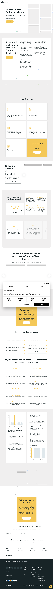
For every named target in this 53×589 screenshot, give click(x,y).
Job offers (26, 571)
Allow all (41, 304)
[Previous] (24, 175)
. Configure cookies (44, 585)
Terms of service (33, 570)
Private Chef (33, 567)
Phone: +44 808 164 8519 (11, 574)
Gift (43, 2)
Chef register (46, 2)
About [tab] (42, 286)
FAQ (25, 573)
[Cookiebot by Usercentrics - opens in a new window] (44, 283)
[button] (24, 175)
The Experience (34, 2)
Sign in (25, 574)
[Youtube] (21, 567)
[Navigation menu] (51, 1)
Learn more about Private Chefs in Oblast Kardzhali (13, 182)
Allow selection (26, 304)
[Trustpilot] (14, 31)
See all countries (41, 580)
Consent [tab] (11, 286)
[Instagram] (9, 567)
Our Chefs (40, 2)
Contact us (33, 576)
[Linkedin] (15, 567)
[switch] (20, 300)
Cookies (32, 574)
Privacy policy (33, 572)
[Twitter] (12, 567)
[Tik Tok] (18, 567)
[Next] (49, 275)
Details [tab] (26, 286)
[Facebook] (7, 567)
